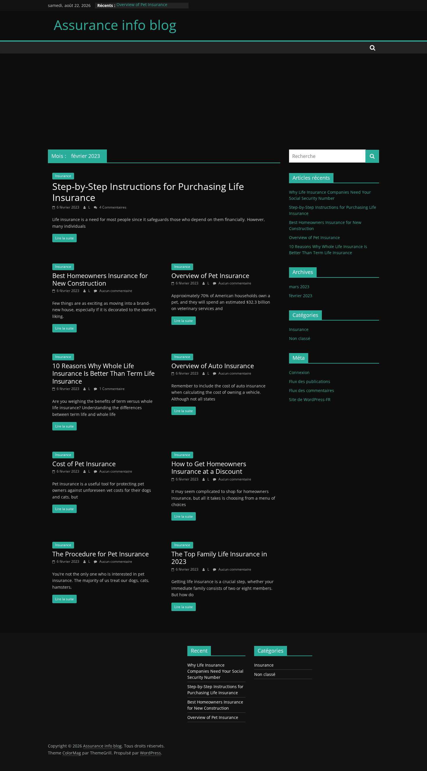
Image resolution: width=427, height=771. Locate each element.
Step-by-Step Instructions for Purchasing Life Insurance (148, 192)
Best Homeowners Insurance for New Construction (100, 279)
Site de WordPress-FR (310, 399)
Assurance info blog (115, 25)
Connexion (299, 372)
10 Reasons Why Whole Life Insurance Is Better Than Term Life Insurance (103, 373)
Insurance (63, 175)
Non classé (299, 338)
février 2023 (300, 295)
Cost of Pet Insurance (84, 463)
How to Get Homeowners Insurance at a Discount (208, 467)
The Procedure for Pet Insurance (100, 553)
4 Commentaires (112, 207)
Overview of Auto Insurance (212, 365)
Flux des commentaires (311, 390)
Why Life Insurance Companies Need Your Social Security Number (215, 671)
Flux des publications (309, 381)
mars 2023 (299, 286)
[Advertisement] (213, 97)
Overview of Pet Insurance (141, 5)
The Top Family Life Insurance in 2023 (219, 557)
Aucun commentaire (115, 290)
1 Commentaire (111, 388)
